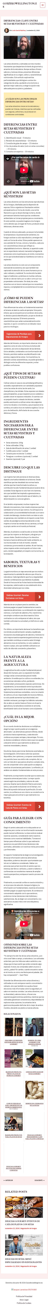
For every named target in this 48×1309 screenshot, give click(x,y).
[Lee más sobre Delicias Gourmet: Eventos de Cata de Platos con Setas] (24, 1207)
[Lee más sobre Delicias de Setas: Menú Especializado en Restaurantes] (24, 1245)
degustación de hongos (29, 1228)
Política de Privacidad (24, 1296)
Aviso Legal (24, 1300)
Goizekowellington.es (20, 5)
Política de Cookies (24, 1303)
